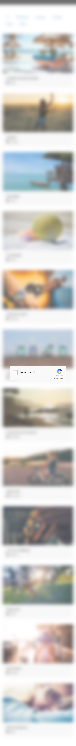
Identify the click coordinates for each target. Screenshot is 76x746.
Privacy (56, 379)
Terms (61, 379)
